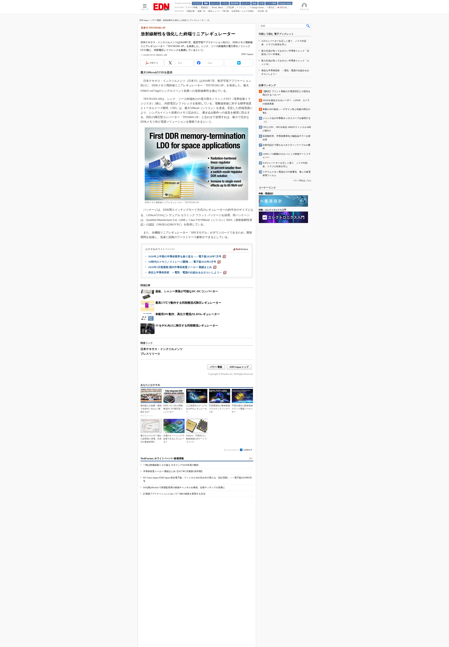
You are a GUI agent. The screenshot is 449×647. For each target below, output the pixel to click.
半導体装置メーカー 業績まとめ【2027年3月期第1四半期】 (173, 471)
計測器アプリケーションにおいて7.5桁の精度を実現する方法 (174, 493)
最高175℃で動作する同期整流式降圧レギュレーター (188, 302)
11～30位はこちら (302, 180)
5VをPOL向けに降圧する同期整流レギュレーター (186, 325)
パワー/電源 (156, 20)
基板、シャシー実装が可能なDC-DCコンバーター (186, 291)
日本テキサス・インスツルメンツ (161, 349)
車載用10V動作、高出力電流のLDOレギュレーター (187, 314)
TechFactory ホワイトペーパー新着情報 (162, 458)
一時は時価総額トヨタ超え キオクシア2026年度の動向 (171, 465)
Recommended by (231, 450)
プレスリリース (150, 353)
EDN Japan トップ (239, 367)
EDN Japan (144, 20)
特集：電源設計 (266, 193)
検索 (308, 25)
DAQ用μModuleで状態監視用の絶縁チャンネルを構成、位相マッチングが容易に (184, 487)
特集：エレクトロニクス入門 (272, 210)
